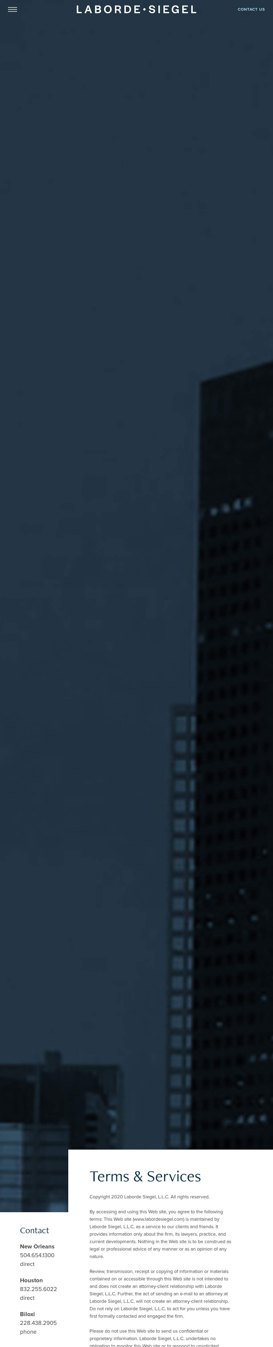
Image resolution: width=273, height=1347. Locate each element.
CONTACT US (251, 9)
